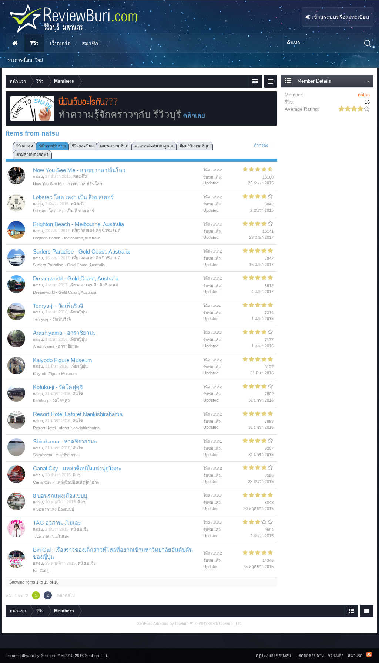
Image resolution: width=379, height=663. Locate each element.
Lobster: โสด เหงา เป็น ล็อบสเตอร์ (73, 197)
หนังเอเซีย (79, 529)
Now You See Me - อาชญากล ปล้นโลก (79, 170)
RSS (369, 654)
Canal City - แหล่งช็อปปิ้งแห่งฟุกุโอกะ (77, 469)
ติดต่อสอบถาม (311, 655)
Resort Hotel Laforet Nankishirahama (78, 414)
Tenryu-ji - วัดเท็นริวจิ (58, 306)
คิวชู (76, 475)
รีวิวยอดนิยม (83, 146)
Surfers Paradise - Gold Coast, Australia (81, 252)
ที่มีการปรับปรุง (52, 146)
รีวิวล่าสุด (24, 146)
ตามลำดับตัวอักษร (32, 154)
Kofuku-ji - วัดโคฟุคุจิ (58, 387)
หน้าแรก (15, 43)
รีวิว (34, 43)
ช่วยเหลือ (336, 655)
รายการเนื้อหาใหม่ (25, 60)
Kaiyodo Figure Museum (62, 360)
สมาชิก (90, 43)
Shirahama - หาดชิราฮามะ (65, 442)
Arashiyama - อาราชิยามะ (64, 333)
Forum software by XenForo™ (57, 655)
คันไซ (78, 393)
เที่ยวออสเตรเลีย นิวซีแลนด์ (96, 230)
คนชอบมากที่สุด (114, 146)
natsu (38, 176)
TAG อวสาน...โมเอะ (57, 523)
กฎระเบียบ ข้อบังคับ (273, 655)
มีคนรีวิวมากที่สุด (194, 146)
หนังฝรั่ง (80, 176)
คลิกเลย (194, 115)
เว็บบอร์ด (60, 43)
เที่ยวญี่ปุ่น (78, 312)
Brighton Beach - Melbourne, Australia (78, 224)
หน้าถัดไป (66, 595)
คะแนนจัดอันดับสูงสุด (154, 146)
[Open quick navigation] (255, 81)
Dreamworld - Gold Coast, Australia (75, 279)
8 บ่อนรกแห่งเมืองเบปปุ (60, 496)
